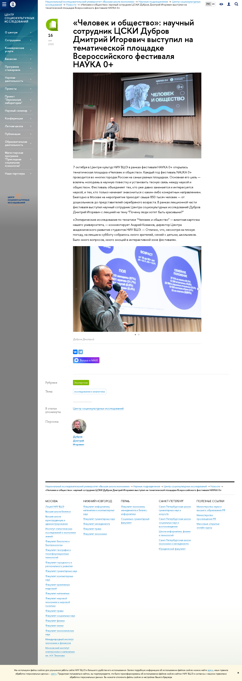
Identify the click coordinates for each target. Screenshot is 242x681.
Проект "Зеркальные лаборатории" (13, 100)
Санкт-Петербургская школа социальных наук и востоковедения (175, 522)
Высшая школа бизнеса (58, 511)
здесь (210, 670)
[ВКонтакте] (75, 352)
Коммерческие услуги (14, 49)
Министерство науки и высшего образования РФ (211, 508)
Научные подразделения (146, 486)
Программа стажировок (12, 68)
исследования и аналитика (89, 391)
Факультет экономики (95, 533)
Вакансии (11, 59)
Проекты (10, 88)
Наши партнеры (15, 173)
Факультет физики (55, 620)
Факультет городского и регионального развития (59, 564)
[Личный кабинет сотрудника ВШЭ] (229, 4)
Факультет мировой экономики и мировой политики (57, 602)
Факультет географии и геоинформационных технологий (58, 553)
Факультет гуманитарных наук (61, 571)
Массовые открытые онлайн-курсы (208, 525)
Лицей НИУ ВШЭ (54, 506)
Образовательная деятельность (16, 143)
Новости (215, 486)
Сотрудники (13, 40)
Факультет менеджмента (96, 523)
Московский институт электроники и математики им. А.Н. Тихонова (60, 651)
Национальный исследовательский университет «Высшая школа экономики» (87, 486)
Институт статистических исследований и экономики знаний (60, 532)
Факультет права (54, 610)
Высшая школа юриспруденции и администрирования (56, 520)
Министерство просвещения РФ (206, 517)
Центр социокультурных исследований (98, 408)
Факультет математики (57, 593)
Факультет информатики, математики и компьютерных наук (98, 510)
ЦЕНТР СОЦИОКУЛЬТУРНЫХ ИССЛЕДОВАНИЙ (19, 18)
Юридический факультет (172, 548)
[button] (198, 289)
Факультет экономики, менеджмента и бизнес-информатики (134, 510)
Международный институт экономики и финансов (59, 641)
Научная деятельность (14, 79)
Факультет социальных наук (60, 615)
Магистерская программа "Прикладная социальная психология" (14, 159)
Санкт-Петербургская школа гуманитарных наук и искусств (175, 510)
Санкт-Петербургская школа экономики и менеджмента (175, 542)
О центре (11, 32)
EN (213, 4)
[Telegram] (80, 352)
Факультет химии (54, 625)
